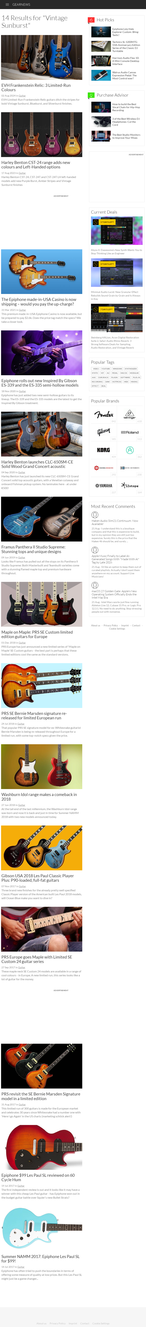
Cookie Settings (117, 628)
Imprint (125, 625)
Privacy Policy (111, 625)
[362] (130, 449)
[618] (130, 414)
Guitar (22, 95)
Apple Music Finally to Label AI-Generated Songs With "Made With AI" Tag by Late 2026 (115, 559)
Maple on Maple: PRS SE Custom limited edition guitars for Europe (37, 634)
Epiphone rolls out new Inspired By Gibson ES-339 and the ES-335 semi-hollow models (40, 383)
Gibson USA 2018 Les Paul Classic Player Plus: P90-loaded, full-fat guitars (37, 878)
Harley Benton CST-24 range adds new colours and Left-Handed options (35, 164)
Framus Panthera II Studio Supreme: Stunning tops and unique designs (33, 549)
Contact (136, 625)
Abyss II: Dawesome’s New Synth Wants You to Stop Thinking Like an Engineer (116, 238)
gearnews (21, 4)
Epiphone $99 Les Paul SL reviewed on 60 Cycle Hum (38, 1177)
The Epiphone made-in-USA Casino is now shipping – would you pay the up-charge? (38, 301)
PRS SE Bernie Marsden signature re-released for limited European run (34, 715)
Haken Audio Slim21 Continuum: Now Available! (115, 522)
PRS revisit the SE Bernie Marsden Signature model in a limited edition (40, 1096)
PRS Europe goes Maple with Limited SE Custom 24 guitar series (36, 959)
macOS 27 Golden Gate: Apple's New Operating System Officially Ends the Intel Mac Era (114, 594)
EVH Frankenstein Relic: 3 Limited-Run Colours (36, 87)
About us (95, 625)
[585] (104, 432)
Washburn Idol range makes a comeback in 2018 (39, 796)
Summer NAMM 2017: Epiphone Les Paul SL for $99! (40, 1258)
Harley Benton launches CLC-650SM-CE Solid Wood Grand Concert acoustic (37, 464)
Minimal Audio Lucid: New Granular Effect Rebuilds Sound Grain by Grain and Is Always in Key (115, 281)
